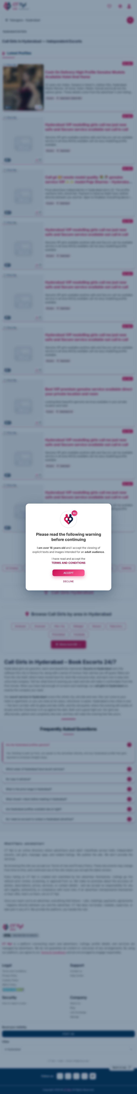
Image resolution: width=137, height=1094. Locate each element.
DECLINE (68, 581)
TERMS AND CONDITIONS (68, 563)
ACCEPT (69, 572)
